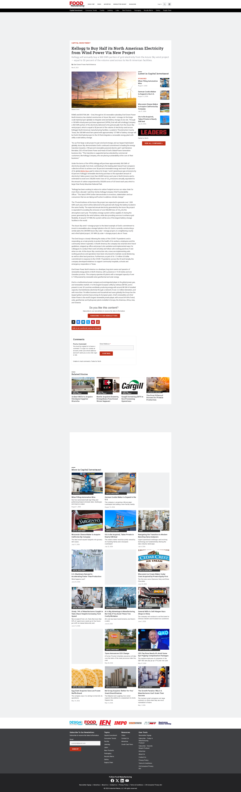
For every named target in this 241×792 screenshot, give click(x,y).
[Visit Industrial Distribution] (135, 723)
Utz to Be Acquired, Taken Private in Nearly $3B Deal (147, 119)
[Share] (78, 322)
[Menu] (169, 4)
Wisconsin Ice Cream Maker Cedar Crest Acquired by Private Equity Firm (153, 575)
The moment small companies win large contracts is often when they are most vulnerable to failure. (151, 700)
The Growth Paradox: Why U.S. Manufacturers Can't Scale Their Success (151, 693)
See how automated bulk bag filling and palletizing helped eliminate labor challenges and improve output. (87, 502)
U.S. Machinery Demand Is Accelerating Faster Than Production (86, 575)
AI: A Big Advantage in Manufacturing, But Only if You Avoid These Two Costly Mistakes (120, 613)
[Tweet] (88, 322)
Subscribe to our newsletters (103, 316)
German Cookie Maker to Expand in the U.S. (147, 93)
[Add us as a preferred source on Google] (98, 322)
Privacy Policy (123, 785)
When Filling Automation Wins (148, 82)
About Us (105, 785)
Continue (106, 353)
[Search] (164, 4)
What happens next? (78, 579)
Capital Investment (81, 43)
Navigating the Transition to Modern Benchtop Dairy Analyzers (152, 536)
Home (141, 531)
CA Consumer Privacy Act (153, 785)
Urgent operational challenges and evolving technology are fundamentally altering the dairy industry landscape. (152, 542)
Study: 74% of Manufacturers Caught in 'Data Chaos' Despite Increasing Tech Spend (87, 613)
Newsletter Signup (85, 785)
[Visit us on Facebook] (112, 780)
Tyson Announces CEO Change (117, 653)
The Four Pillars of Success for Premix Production (154, 397)
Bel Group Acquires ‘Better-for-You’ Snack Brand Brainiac (119, 692)
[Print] (73, 322)
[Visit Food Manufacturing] (90, 723)
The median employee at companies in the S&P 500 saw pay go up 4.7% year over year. (153, 659)
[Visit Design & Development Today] (76, 723)
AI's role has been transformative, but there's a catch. (120, 620)
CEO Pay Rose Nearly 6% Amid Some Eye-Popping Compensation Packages (153, 654)
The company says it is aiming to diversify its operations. (87, 697)
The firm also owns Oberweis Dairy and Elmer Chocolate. (153, 580)
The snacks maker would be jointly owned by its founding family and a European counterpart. (120, 542)
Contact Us (113, 785)
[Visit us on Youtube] (127, 780)
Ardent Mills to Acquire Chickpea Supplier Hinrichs (82, 399)
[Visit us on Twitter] (117, 780)
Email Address (105, 344)
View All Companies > (154, 143)
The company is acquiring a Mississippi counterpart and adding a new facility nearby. (120, 503)
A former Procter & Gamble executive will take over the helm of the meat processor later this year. (120, 658)
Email (71, 739)
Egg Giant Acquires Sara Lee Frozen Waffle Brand (86, 692)
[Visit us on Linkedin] (122, 780)
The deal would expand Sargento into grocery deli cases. (87, 541)
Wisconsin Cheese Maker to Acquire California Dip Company (148, 106)
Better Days (84, 171)
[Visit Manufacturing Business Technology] (164, 723)
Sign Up (75, 749)
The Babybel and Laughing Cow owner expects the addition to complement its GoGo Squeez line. (120, 698)
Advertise (96, 785)
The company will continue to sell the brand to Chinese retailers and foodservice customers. (153, 618)
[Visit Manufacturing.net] (150, 723)
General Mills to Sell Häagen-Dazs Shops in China (151, 612)
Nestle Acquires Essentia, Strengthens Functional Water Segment (107, 399)
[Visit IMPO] (120, 723)
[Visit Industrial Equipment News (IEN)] (105, 723)
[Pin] (93, 322)
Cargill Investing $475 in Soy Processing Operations (132, 399)
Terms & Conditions (136, 785)
